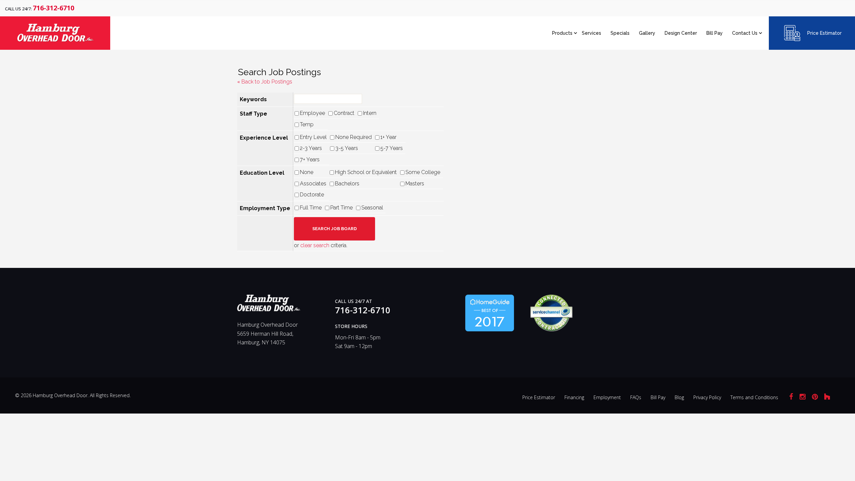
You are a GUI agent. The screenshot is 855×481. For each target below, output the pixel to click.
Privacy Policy (707, 397)
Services (591, 33)
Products (562, 33)
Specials (620, 33)
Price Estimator (824, 33)
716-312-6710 (53, 7)
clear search (314, 245)
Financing (574, 397)
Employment (607, 397)
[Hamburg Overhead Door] (269, 306)
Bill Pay (714, 33)
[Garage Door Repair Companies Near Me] (489, 312)
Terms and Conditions (754, 397)
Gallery (647, 33)
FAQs (635, 397)
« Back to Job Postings (264, 81)
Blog (679, 397)
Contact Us (744, 33)
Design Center (681, 33)
